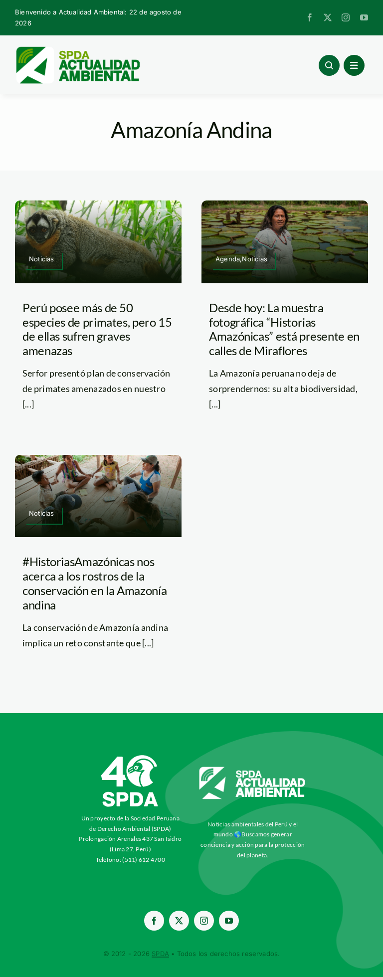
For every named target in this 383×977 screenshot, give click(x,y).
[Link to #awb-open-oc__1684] (354, 65)
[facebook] (310, 17)
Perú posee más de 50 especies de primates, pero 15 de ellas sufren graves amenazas (97, 329)
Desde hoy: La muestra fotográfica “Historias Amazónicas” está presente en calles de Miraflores (284, 329)
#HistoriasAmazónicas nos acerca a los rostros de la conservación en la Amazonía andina (94, 582)
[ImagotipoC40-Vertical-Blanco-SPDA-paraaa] (130, 757)
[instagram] (346, 17)
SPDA (160, 954)
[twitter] (328, 17)
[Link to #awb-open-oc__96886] (329, 65)
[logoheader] (77, 49)
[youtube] (364, 17)
